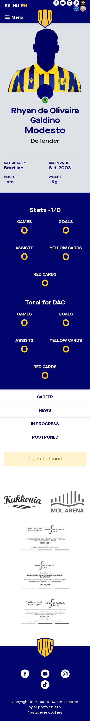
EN (24, 6)
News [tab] (45, 410)
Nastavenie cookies (45, 712)
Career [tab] (45, 397)
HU (16, 6)
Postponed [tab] (45, 437)
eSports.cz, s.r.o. (48, 707)
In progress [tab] (45, 423)
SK (8, 6)
